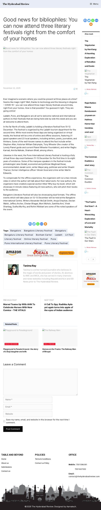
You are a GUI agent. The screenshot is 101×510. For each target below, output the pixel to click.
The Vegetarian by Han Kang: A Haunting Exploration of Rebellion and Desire (91, 53)
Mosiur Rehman (91, 89)
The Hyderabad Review (16, 3)
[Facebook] (30, 222)
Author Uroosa (91, 188)
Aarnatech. (72, 506)
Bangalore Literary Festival (38, 230)
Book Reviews (11, 344)
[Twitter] (34, 222)
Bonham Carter (44, 235)
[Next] (93, 259)
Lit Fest (69, 235)
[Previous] (88, 259)
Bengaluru (60, 230)
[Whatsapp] (37, 222)
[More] (45, 222)
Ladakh (58, 235)
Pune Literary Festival (56, 243)
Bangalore (15, 230)
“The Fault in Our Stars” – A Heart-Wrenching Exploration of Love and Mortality (91, 214)
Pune (53, 239)
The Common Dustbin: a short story (91, 161)
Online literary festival (36, 239)
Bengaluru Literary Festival (19, 235)
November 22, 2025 (12, 88)
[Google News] (41, 222)
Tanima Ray (29, 265)
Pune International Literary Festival (23, 243)
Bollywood (49, 344)
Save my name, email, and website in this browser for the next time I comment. (37, 421)
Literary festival (13, 239)
